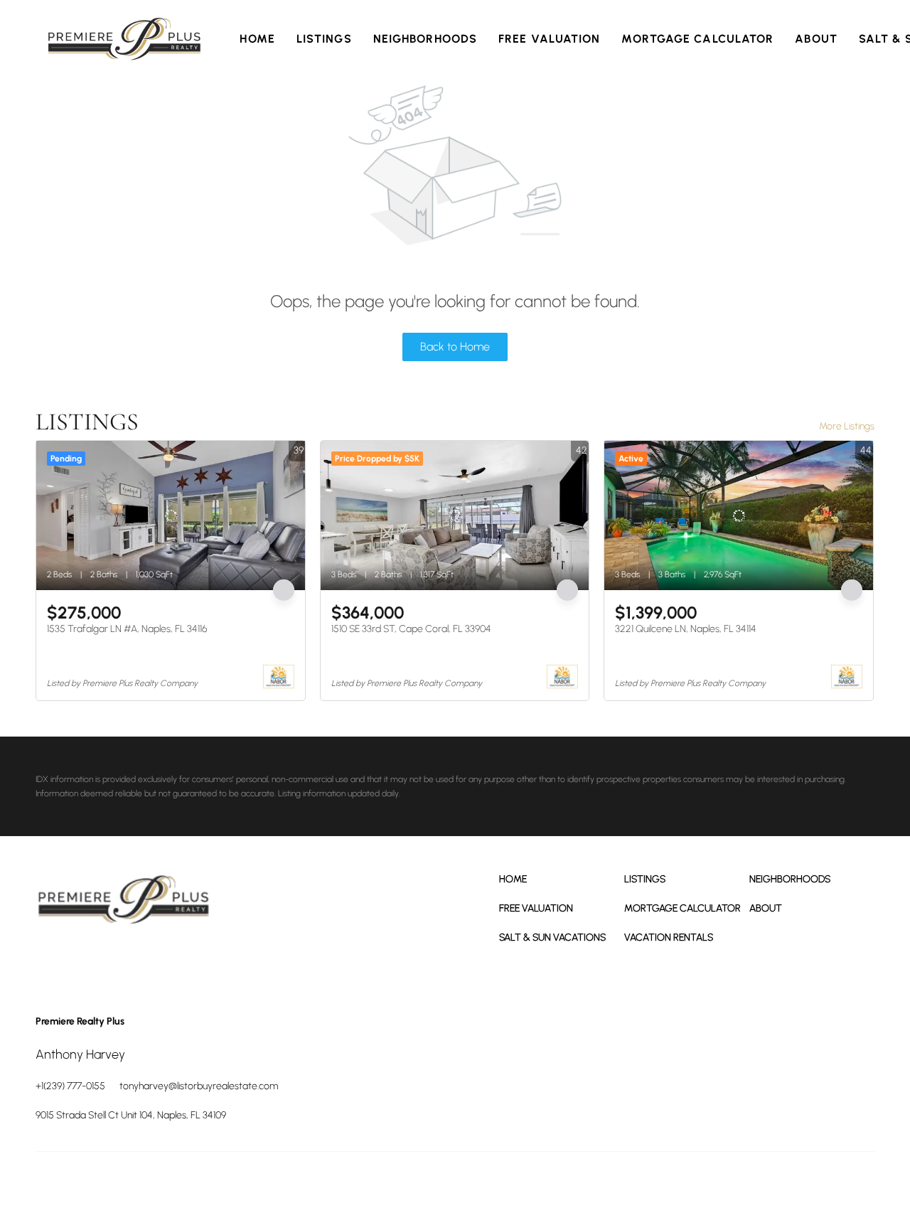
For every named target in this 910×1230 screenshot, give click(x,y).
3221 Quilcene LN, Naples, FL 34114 (685, 629)
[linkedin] (89, 962)
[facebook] (50, 962)
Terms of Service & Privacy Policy (525, 1187)
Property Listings (757, 1187)
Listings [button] (324, 39)
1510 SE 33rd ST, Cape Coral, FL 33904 (411, 629)
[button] (125, 39)
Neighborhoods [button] (425, 39)
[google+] (167, 962)
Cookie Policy (617, 1187)
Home (257, 39)
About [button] (816, 39)
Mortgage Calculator (697, 39)
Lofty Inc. (99, 1187)
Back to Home (455, 346)
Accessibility (852, 1187)
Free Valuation (549, 39)
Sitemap (809, 1187)
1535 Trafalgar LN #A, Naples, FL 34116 (127, 629)
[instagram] (128, 962)
